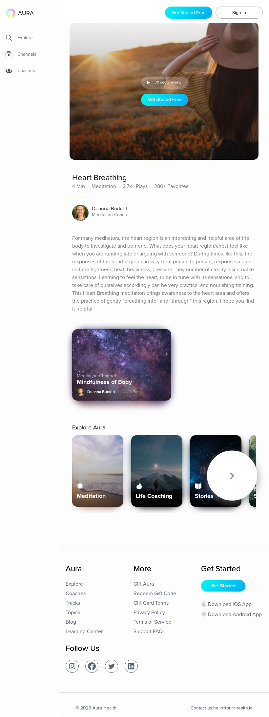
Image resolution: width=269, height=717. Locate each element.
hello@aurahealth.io (233, 708)
